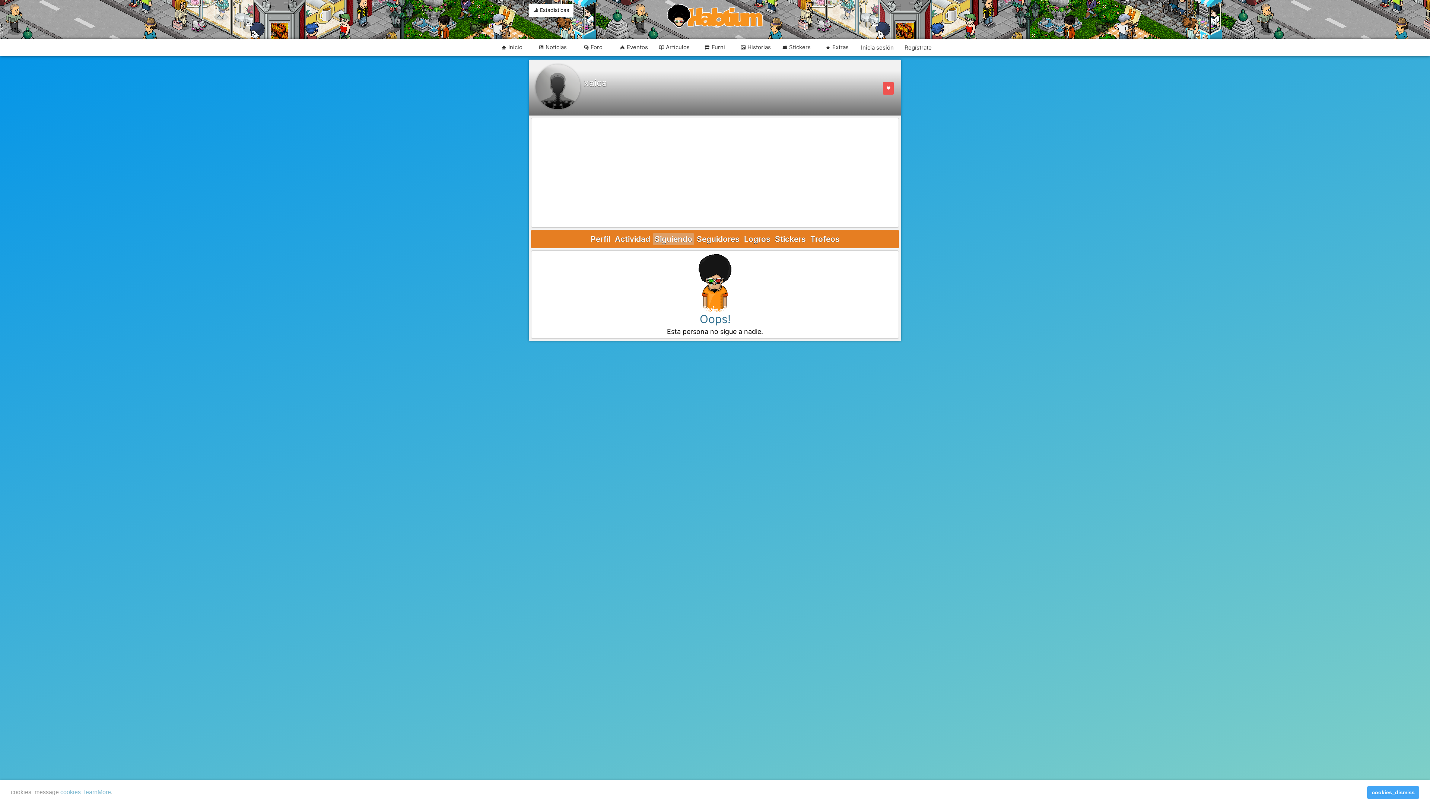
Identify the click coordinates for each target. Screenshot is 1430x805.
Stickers (790, 239)
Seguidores (718, 239)
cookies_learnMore (85, 792)
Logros (757, 239)
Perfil (600, 239)
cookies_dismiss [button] (1393, 792)
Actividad (632, 239)
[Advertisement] (715, 173)
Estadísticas (553, 10)
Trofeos (825, 239)
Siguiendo (673, 239)
